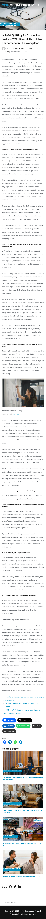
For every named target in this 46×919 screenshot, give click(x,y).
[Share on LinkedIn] (19, 887)
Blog (30, 48)
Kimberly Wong (20, 48)
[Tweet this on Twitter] (15, 887)
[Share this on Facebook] (10, 887)
